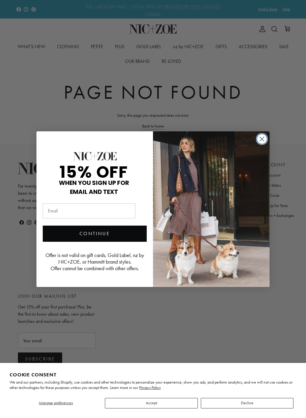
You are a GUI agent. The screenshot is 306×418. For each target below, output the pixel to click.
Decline (247, 402)
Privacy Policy (150, 387)
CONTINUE (94, 233)
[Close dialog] (262, 139)
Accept (151, 402)
